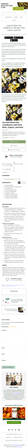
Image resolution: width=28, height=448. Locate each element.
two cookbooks (16, 393)
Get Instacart (14, 422)
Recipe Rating (5, 326)
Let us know (13, 280)
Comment (4, 330)
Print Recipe (14, 40)
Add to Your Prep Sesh (15, 149)
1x (19, 182)
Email (3, 354)
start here (18, 8)
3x (24, 182)
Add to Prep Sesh (19, 37)
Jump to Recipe (9, 37)
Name (3, 347)
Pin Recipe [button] (14, 145)
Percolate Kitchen (8, 12)
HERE (14, 157)
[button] (3, 137)
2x (21, 182)
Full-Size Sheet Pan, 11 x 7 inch (12, 179)
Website (4, 360)
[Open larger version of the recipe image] (14, 112)
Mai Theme (19, 446)
